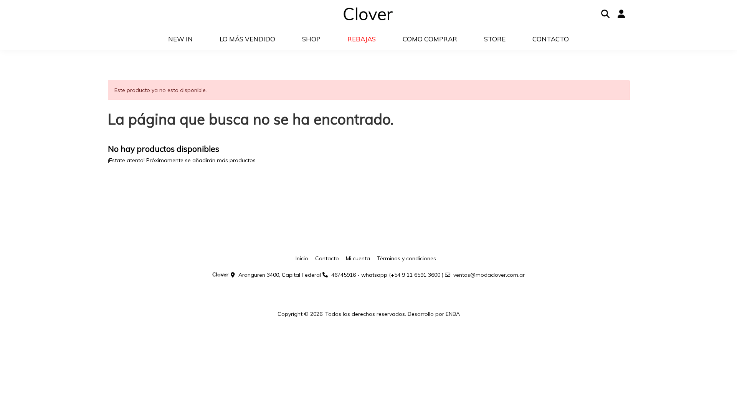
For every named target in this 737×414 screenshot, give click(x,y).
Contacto (327, 258)
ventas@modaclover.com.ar (489, 274)
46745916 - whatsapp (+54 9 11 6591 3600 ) (387, 274)
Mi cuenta (358, 258)
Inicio (302, 258)
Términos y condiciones (406, 258)
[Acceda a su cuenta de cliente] (621, 14)
